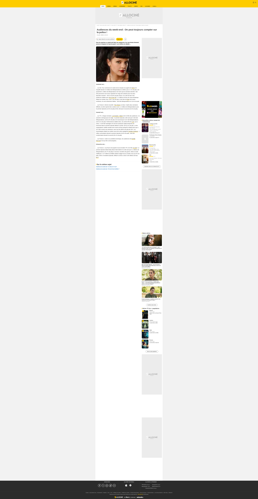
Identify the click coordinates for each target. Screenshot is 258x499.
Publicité (104, 492)
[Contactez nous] (114, 485)
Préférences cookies (125, 492)
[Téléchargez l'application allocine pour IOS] (127, 485)
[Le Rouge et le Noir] (145, 127)
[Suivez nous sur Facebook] (99, 485)
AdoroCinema (155, 486)
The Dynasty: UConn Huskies (155, 135)
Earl (128, 99)
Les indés (147, 6)
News (103, 6)
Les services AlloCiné (159, 492)
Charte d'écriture (150, 492)
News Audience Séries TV (122, 25)
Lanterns (151, 320)
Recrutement (99, 492)
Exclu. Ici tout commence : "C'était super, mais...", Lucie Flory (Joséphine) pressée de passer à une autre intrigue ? (151, 282)
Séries (115, 6)
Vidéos (136, 6)
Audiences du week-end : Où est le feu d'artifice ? (107, 169)
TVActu (129, 6)
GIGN (150, 330)
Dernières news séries (152, 304)
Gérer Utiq (165, 492)
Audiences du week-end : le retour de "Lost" (106, 166)
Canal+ (154, 6)
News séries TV (114, 25)
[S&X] (145, 159)
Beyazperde (144, 486)
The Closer (117, 105)
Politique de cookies (117, 492)
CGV (111, 492)
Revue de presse (143, 492)
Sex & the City (112, 97)
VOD (141, 6)
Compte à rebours (133, 131)
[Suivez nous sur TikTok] (110, 485)
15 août (135, 147)
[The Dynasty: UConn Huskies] (145, 139)
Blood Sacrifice (152, 144)
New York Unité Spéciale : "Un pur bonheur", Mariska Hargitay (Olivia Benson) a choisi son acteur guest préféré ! (151, 265)
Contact (87, 492)
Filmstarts (144, 484)
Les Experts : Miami (117, 116)
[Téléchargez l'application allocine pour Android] (131, 485)
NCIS (133, 88)
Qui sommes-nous (93, 492)
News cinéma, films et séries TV (105, 25)
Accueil (98, 25)
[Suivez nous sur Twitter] (103, 485)
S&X (150, 155)
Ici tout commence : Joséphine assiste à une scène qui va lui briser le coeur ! (151, 299)
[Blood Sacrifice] (145, 148)
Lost (133, 121)
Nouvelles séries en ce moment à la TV (151, 166)
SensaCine (154, 484)
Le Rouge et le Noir (153, 123)
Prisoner (151, 340)
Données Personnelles (135, 492)
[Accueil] (129, 2)
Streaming (122, 6)
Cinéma (109, 6)
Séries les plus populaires (152, 351)
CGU (108, 492)
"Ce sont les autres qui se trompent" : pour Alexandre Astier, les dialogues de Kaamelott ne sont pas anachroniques (152, 248)
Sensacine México (149, 488)
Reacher (151, 310)
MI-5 (97, 157)
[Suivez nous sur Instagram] (107, 485)
